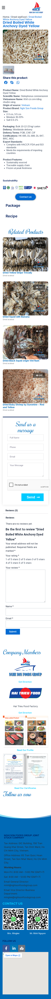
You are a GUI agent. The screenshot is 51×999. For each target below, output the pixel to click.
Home (6, 16)
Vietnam (26, 105)
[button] (4, 8)
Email (9, 618)
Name (10, 606)
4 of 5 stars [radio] (12, 562)
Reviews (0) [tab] (12, 510)
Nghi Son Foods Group (31, 108)
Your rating (12, 555)
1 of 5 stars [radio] (12, 559)
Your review (13, 567)
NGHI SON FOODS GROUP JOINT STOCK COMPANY (21, 836)
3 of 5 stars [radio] (38, 559)
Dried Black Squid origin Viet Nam (21, 360)
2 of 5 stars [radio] (25, 559)
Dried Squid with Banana (16, 317)
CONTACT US (13, 903)
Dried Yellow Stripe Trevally (17, 273)
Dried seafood (19, 16)
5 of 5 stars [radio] (25, 562)
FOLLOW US (9, 940)
